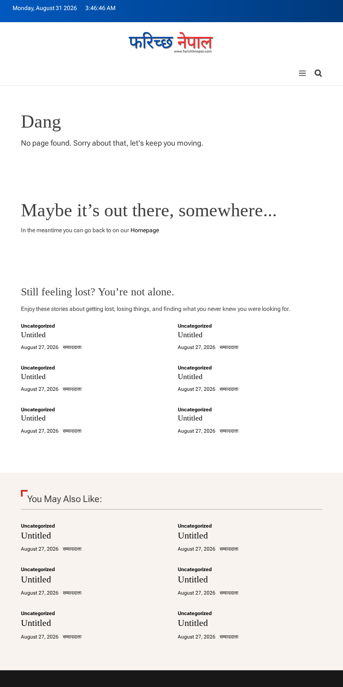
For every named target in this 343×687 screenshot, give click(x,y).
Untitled (33, 335)
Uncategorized (38, 326)
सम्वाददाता (72, 347)
